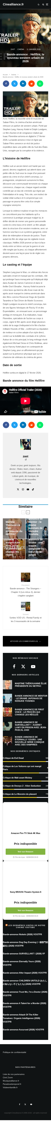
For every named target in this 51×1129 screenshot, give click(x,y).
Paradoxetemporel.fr (12, 1084)
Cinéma (20, 49)
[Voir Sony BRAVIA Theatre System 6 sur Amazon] (25, 875)
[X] (25, 1104)
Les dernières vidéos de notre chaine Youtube (26, 926)
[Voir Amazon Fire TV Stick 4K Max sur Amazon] (25, 817)
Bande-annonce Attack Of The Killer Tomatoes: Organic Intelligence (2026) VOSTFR (21, 1018)
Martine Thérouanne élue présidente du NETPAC (31, 684)
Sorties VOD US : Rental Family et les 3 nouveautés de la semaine (25, 617)
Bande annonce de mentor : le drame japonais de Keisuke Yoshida (31, 698)
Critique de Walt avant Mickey (17, 777)
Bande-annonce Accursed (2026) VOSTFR (23, 1029)
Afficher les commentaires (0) (24, 641)
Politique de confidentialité (14, 1052)
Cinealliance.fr (13, 4)
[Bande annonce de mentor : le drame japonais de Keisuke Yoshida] (37, 528)
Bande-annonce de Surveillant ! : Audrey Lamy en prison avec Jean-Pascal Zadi (30, 726)
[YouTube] (31, 1104)
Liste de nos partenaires (14, 1074)
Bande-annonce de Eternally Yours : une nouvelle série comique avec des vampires (29, 741)
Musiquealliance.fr (11, 1081)
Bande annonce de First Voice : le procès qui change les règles (29, 712)
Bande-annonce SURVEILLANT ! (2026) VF (24, 953)
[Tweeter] (14, 83)
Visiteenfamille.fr (10, 1087)
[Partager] (6, 83)
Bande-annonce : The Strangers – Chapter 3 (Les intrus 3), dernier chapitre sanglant (25, 590)
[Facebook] (19, 1104)
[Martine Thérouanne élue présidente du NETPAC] (14, 528)
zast (13, 49)
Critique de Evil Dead (13, 758)
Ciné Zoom (8, 1077)
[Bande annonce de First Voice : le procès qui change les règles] (14, 549)
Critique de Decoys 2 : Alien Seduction (22, 786)
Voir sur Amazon (25, 851)
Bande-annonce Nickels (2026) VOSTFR (22, 934)
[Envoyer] (31, 83)
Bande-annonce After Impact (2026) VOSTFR (25, 973)
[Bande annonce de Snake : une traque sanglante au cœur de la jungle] (37, 549)
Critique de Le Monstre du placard (20, 794)
